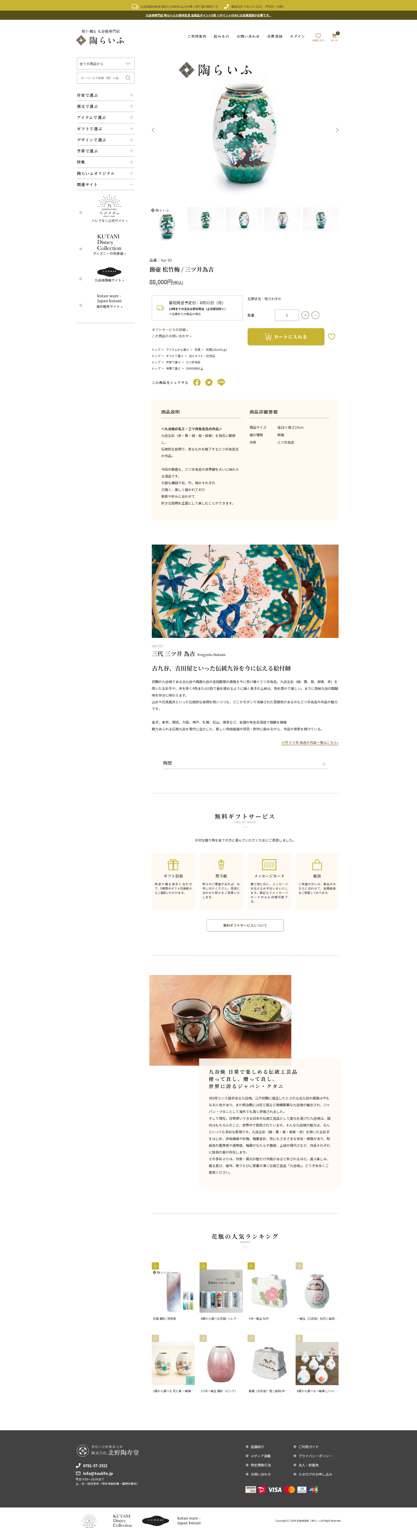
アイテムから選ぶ (177, 349)
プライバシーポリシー (315, 1456)
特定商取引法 (261, 1465)
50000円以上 (194, 368)
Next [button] (337, 130)
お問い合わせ (248, 36)
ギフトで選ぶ (174, 356)
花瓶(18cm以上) (216, 349)
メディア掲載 (261, 1456)
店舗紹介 (257, 1447)
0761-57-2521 (252, 6)
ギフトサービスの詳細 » (170, 329)
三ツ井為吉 (193, 362)
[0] (334, 38)
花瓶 (197, 349)
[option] (245, 130)
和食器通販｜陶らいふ (309, 1520)
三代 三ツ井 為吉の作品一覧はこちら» (310, 742)
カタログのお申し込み (315, 1474)
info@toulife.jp (98, 1473)
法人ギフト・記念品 (202, 356)
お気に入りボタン (331, 336)
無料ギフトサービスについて (245, 925)
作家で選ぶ (173, 362)
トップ (156, 349)
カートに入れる (291, 336)
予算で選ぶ (173, 368)
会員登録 (275, 36)
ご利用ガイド (309, 1447)
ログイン (297, 36)
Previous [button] (153, 130)
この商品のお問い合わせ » (171, 335)
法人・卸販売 (309, 1465)
